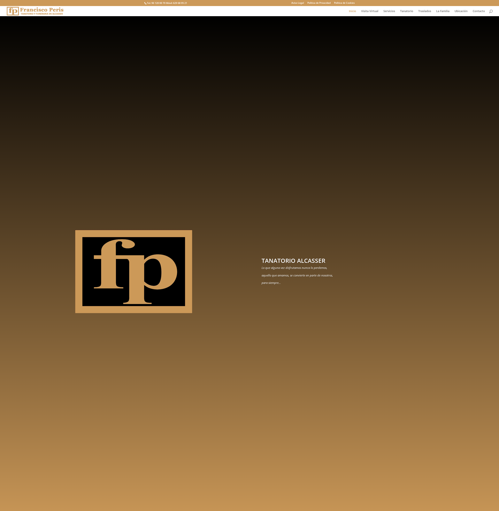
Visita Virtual (369, 11)
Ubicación (461, 11)
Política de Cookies (344, 3)
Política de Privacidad (319, 3)
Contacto (479, 11)
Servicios (389, 11)
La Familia (442, 11)
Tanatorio (406, 11)
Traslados (424, 11)
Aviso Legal (297, 3)
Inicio (352, 11)
